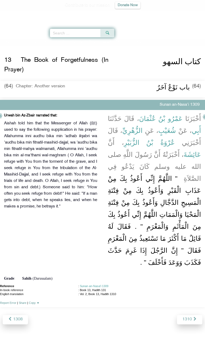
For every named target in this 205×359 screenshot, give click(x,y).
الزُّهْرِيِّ (132, 130)
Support (88, 343)
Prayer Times (168, 15)
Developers (108, 343)
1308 (17, 319)
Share (22, 302)
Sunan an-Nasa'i (27, 42)
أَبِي (196, 130)
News (72, 343)
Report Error (8, 302)
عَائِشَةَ (192, 154)
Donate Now (128, 5)
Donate (145, 343)
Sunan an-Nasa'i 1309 (94, 286)
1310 (187, 319)
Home (6, 42)
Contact (129, 343)
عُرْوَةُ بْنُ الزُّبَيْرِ (149, 142)
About (58, 343)
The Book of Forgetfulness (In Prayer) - (81, 42)
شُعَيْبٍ (167, 130)
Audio (189, 15)
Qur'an (126, 15)
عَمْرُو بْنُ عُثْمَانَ (161, 118)
